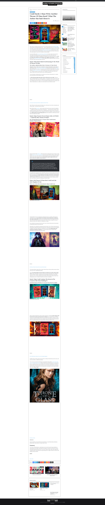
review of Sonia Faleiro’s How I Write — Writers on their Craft (71, 49)
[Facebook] (30, 23)
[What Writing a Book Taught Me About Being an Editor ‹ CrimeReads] (54, 486)
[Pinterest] (38, 23)
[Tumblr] (36, 23)
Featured (64, 69)
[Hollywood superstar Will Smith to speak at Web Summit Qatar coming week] (65, 39)
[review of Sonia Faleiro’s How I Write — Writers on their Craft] (65, 49)
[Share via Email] (51, 462)
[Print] (52, 462)
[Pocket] (46, 23)
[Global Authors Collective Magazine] (52, 4)
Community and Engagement (67, 68)
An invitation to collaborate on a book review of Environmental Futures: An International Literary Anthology (71, 44)
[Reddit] (40, 23)
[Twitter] (32, 23)
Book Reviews (65, 60)
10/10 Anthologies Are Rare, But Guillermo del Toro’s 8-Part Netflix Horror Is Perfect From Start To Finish (71, 29)
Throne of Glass (56, 46)
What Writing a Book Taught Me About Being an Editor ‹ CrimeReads (54, 493)
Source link (31, 458)
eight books (38, 58)
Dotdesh (64, 502)
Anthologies (64, 59)
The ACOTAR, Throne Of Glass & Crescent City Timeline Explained (38, 356)
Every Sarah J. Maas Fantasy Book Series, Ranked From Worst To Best (39, 102)
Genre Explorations (65, 64)
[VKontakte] (42, 23)
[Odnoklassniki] (44, 23)
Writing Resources (35, 9)
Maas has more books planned (46, 49)
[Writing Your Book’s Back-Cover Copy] (34, 485)
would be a (37, 70)
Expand (31, 453)
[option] (69, 15)
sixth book (37, 154)
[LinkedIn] (34, 23)
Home (31, 9)
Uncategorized (65, 72)
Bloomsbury (38, 108)
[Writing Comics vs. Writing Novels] (44, 485)
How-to (64, 65)
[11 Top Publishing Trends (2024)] (65, 35)
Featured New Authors (66, 63)
